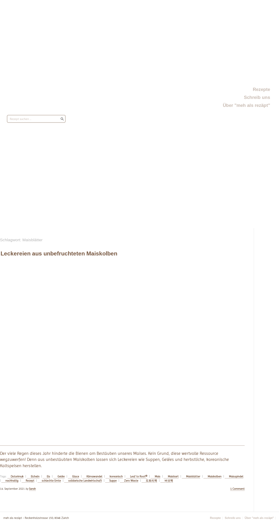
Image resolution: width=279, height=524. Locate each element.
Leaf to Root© (138, 476)
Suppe (113, 480)
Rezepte (261, 89)
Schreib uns (257, 97)
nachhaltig (12, 480)
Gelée (61, 476)
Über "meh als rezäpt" (246, 105)
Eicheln (35, 476)
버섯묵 (169, 480)
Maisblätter (193, 476)
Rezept (30, 480)
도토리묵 (151, 480)
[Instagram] (130, 518)
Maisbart (173, 476)
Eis (48, 476)
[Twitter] (147, 518)
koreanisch (116, 476)
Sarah (32, 488)
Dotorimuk (17, 476)
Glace (75, 476)
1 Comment (237, 488)
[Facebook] (138, 518)
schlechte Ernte (51, 480)
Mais (157, 476)
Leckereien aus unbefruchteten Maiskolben (59, 253)
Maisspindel (236, 476)
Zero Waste (131, 480)
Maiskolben (214, 476)
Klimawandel (94, 476)
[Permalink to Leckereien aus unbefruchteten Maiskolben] (122, 354)
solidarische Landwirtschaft (85, 480)
